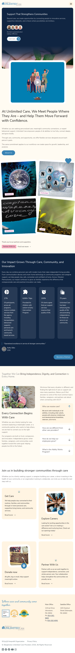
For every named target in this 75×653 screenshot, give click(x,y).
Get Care (12, 39)
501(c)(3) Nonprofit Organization (13, 641)
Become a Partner (63, 357)
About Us (8, 153)
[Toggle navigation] (71, 4)
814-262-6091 (52, 621)
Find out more (23, 247)
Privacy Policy (32, 641)
